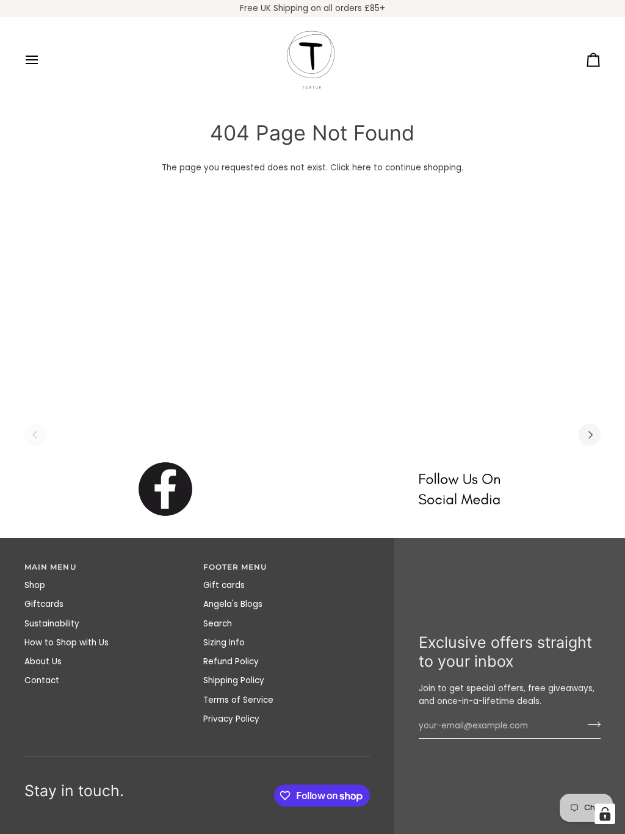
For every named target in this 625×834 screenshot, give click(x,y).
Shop (34, 585)
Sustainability (51, 623)
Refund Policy (231, 661)
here (361, 167)
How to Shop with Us (66, 642)
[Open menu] (42, 60)
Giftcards (43, 604)
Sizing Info (224, 642)
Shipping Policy (233, 680)
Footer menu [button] (235, 567)
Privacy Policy (231, 719)
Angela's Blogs (232, 604)
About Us (43, 661)
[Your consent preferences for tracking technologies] (604, 813)
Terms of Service (238, 700)
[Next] (590, 435)
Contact (41, 680)
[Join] (590, 724)
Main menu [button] (50, 567)
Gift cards (224, 585)
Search (217, 623)
